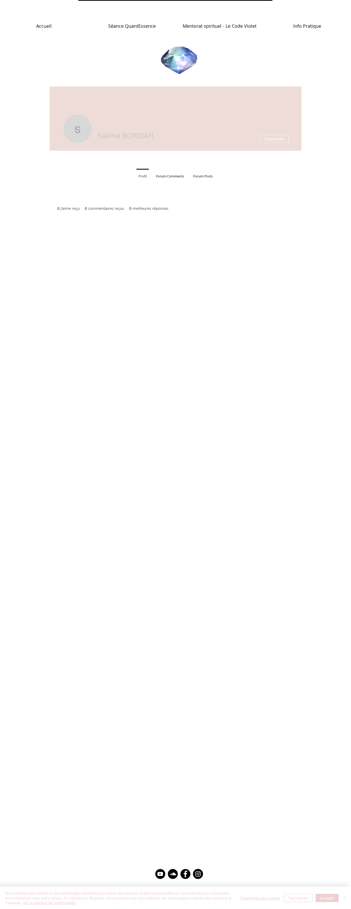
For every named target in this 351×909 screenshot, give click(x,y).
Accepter (327, 898)
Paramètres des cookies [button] (260, 898)
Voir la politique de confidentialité (49, 902)
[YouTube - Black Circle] (160, 874)
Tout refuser (298, 898)
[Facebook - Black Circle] (185, 874)
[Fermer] (345, 898)
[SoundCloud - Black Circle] (173, 874)
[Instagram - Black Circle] (198, 874)
